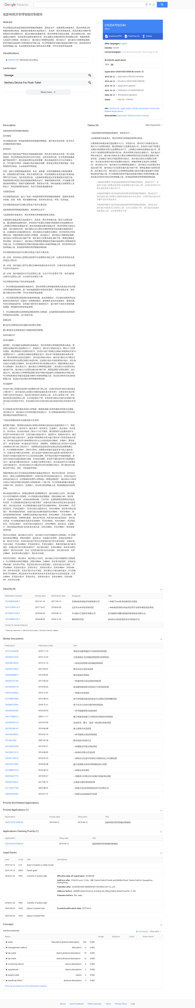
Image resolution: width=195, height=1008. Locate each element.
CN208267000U (12, 704)
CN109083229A (12, 619)
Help (133, 1004)
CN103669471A (12, 687)
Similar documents (140, 108)
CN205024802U (12, 734)
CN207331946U (12, 764)
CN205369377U (12, 722)
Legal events (125, 108)
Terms (108, 1004)
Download (143, 931)
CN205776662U (12, 693)
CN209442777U (12, 776)
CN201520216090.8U (14, 822)
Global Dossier (134, 115)
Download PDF (115, 36)
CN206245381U (12, 782)
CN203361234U (12, 657)
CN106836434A (12, 601)
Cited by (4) (114, 108)
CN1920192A (10, 740)
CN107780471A (12, 607)
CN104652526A (12, 746)
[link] (21, 59)
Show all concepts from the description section (26, 986)
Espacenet (122, 115)
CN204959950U (12, 794)
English (124, 43)
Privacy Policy (121, 1004)
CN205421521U (12, 752)
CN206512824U (12, 669)
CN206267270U (12, 681)
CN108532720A (12, 613)
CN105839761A (12, 770)
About (63, 1004)
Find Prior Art (134, 36)
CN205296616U (12, 728)
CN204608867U (12, 675)
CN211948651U (12, 716)
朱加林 (116, 48)
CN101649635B (11, 651)
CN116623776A (12, 788)
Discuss (145, 115)
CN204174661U (12, 758)
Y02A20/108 (13, 60)
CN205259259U (12, 710)
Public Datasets (94, 1004)
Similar (148, 36)
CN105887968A (12, 699)
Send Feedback (77, 1004)
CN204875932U (12, 663)
